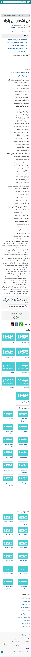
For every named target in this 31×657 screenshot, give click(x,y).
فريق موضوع (17, 645)
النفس (20, 215)
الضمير (15, 239)
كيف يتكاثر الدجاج (25, 598)
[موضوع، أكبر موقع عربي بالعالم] (27, 2)
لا (13, 317)
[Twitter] (26, 635)
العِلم (26, 271)
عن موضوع (17, 639)
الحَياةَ (20, 94)
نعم (18, 317)
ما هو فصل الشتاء (25, 607)
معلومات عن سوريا (25, 604)
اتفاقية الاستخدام (26, 642)
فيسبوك (16, 324)
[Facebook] (29, 635)
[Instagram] (23, 635)
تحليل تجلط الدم (26, 611)
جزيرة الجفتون (26, 601)
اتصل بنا (28, 639)
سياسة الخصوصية (16, 642)
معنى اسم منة (26, 626)
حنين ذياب (13, 25)
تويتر (12, 324)
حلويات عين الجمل (25, 623)
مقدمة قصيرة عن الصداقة (23, 614)
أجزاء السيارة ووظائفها (24, 617)
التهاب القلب (27, 620)
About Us (28, 645)
